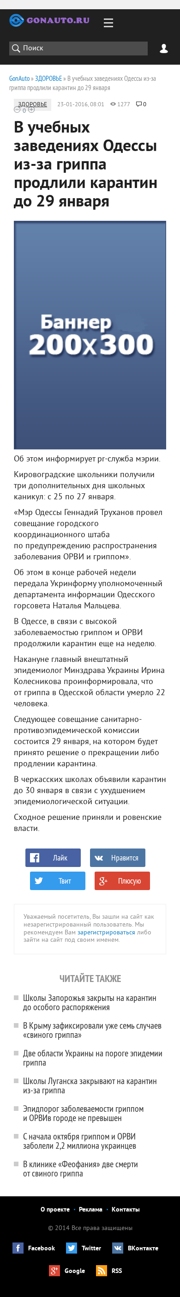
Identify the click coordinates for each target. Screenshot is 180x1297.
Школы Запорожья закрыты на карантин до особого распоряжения (89, 1002)
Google (75, 1271)
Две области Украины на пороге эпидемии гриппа (92, 1057)
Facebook (41, 1249)
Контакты (126, 1210)
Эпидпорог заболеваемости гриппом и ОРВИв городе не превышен (83, 1113)
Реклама (90, 1210)
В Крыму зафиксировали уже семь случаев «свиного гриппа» (92, 1029)
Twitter (91, 1249)
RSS (117, 1271)
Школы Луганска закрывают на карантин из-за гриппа (90, 1085)
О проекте (55, 1210)
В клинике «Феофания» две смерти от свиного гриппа (80, 1168)
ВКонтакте (143, 1249)
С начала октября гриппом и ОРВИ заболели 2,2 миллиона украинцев (79, 1140)
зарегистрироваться (106, 933)
